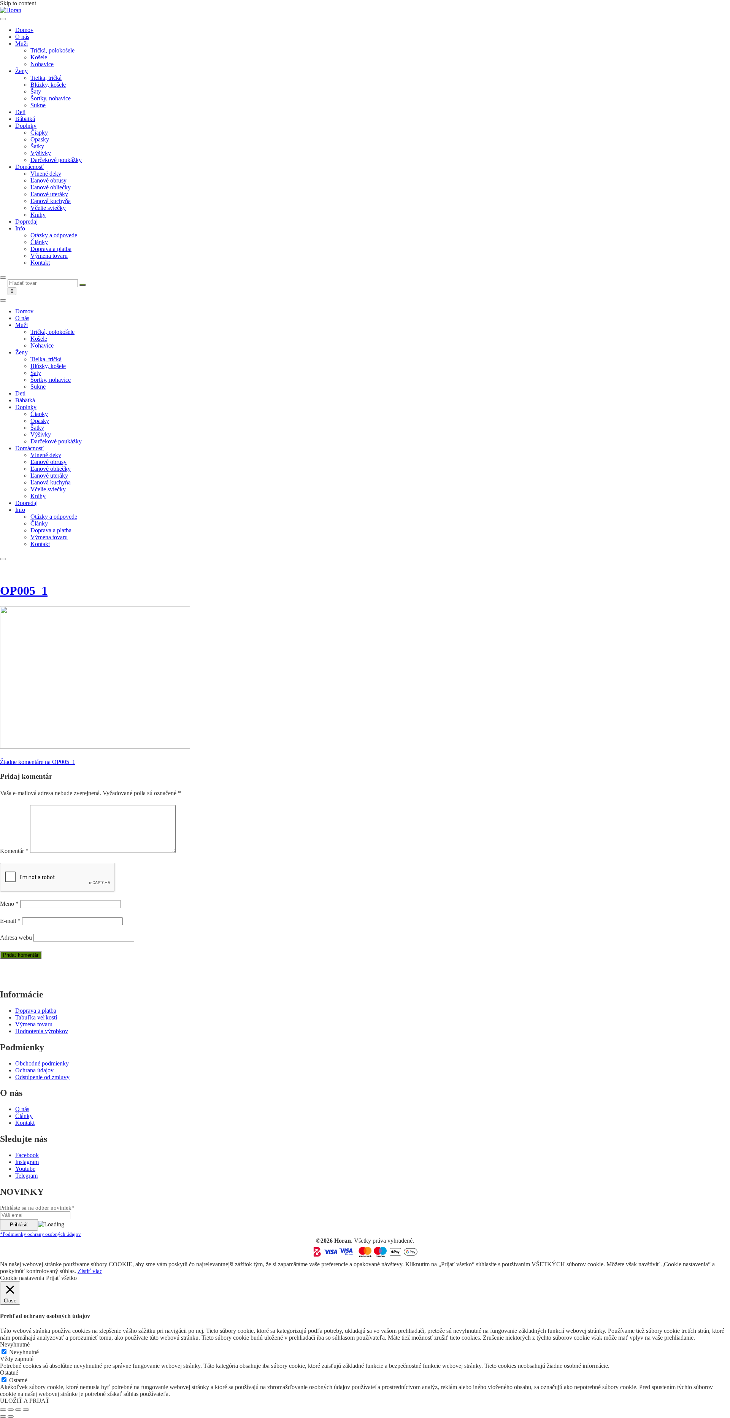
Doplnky (25, 125)
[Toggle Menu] (3, 19)
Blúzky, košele (48, 84)
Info (20, 228)
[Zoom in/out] (26, 1409)
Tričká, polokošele (52, 50)
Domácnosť (29, 167)
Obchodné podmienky (42, 1063)
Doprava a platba (50, 249)
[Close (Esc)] (3, 1409)
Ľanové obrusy (48, 180)
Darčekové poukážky (56, 160)
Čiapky (39, 132)
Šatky (37, 146)
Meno (9, 903)
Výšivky (40, 153)
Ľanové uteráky (49, 194)
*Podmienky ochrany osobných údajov (40, 1234)
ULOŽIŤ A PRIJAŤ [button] (24, 1400)
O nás (22, 36)
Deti (20, 112)
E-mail (10, 921)
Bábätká (25, 119)
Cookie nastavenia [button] (22, 1278)
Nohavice (42, 64)
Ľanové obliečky (50, 187)
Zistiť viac (90, 1271)
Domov (24, 30)
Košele (38, 57)
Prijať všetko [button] (61, 1278)
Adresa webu (16, 937)
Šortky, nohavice (50, 98)
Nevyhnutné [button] (15, 1344)
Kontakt (40, 262)
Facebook (27, 1155)
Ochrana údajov (34, 1070)
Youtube (25, 1169)
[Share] (11, 1409)
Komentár (14, 851)
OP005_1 (24, 590)
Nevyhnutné (24, 1352)
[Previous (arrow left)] (3, 1416)
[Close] (3, 277)
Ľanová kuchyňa (50, 201)
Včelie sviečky (48, 208)
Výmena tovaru (49, 255)
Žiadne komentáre (37, 762)
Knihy (38, 214)
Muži (21, 43)
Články (39, 242)
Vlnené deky (45, 173)
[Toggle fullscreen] (18, 1409)
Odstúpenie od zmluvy (42, 1077)
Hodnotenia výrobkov (41, 1031)
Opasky (39, 139)
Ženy (21, 71)
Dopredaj (26, 221)
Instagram (27, 1162)
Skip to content (18, 3)
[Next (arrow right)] (11, 1416)
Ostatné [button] (9, 1372)
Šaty (35, 91)
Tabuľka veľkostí (36, 1017)
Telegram (26, 1175)
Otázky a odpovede (53, 235)
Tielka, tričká (46, 78)
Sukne (38, 105)
